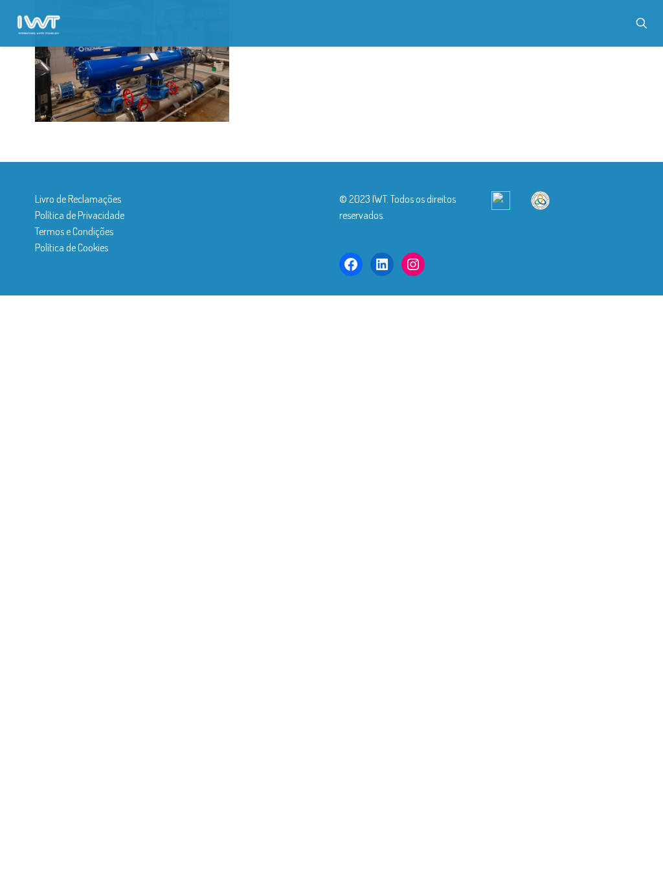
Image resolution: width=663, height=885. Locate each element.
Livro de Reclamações (78, 198)
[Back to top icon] (575, 858)
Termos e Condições (74, 231)
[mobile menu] (596, 23)
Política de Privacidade (79, 215)
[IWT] (38, 23)
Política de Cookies (71, 247)
